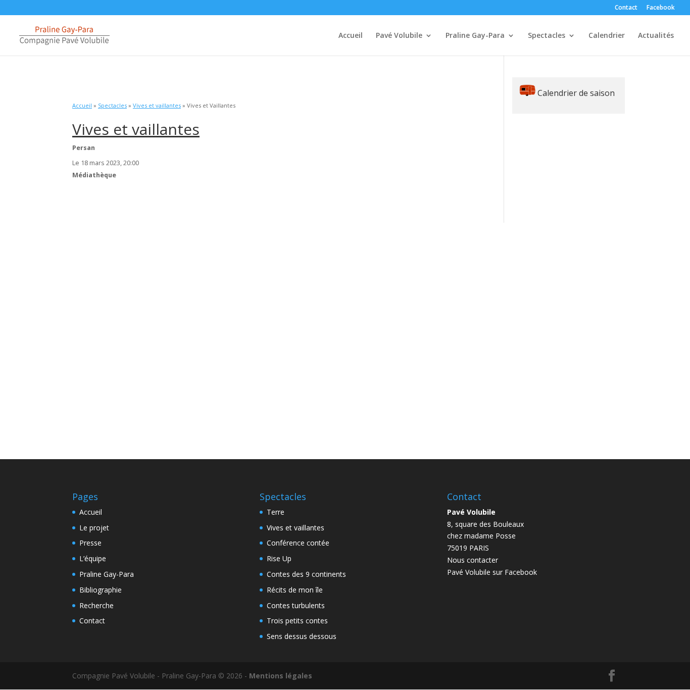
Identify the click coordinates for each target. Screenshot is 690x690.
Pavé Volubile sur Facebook (492, 572)
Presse (90, 543)
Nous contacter (472, 560)
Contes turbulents (296, 605)
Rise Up (279, 558)
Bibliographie (100, 590)
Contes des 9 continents (306, 574)
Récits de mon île (295, 590)
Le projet (94, 527)
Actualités (656, 36)
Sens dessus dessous (301, 636)
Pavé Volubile (399, 36)
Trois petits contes (297, 620)
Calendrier (606, 36)
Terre (275, 512)
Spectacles (546, 36)
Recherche (96, 605)
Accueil (350, 36)
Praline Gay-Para (475, 36)
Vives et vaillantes (157, 105)
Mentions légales (280, 675)
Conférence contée (298, 543)
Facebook (661, 8)
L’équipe (92, 558)
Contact (626, 8)
